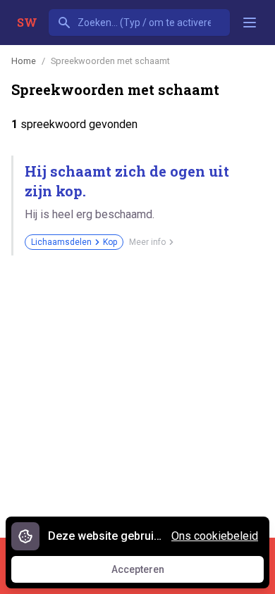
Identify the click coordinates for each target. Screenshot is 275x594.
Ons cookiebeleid (214, 536)
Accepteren (150, 573)
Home (23, 61)
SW (27, 22)
